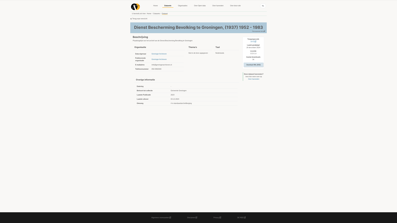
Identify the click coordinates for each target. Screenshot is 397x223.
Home (155, 6)
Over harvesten (218, 6)
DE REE (240, 217)
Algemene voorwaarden (160, 217)
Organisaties (182, 6)
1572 (252, 41)
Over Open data (200, 6)
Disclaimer (191, 217)
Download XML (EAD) (253, 65)
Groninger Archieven (159, 54)
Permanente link (257, 31)
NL (263, 6)
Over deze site (235, 6)
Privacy (216, 217)
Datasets (167, 6)
